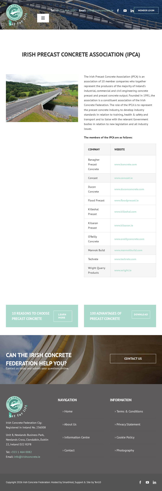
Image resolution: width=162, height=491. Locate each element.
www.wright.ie (122, 270)
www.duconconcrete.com (129, 189)
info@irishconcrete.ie (100, 10)
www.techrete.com (125, 259)
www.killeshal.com (125, 211)
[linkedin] (132, 10)
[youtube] (125, 10)
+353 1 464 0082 (66, 10)
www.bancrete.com (125, 164)
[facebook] (118, 10)
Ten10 (97, 482)
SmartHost (68, 482)
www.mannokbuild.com (128, 250)
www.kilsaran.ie (123, 225)
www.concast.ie (123, 178)
